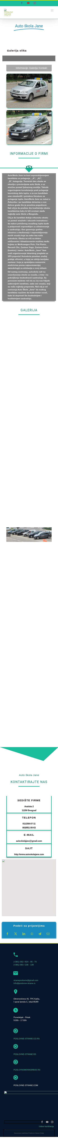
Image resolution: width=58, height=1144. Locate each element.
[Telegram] (40, 934)
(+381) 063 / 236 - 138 (24, 965)
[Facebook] (7, 934)
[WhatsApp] (31, 934)
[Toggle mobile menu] (52, 10)
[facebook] (42, 1122)
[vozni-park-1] (29, 528)
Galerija (33, 68)
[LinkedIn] (24, 934)
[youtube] (47, 1122)
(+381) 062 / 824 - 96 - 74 (25, 962)
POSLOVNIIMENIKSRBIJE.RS (27, 1070)
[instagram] (52, 1122)
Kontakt (43, 68)
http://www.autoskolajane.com (29, 854)
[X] (15, 934)
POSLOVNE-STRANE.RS (25, 1054)
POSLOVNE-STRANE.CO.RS (27, 1039)
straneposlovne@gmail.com (26, 980)
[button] (29, 884)
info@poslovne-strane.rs (24, 983)
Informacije (22, 68)
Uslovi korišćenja (46, 1126)
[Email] (48, 934)
